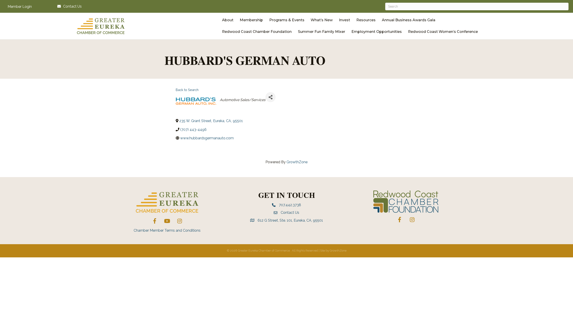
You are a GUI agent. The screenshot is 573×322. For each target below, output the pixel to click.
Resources (366, 20)
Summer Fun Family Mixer (321, 32)
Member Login (20, 6)
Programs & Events (286, 20)
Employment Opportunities (376, 32)
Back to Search (187, 90)
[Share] (270, 97)
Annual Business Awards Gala (408, 20)
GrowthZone (297, 162)
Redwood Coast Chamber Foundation (257, 32)
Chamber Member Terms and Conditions (167, 230)
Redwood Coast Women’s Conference (443, 32)
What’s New (322, 20)
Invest (344, 20)
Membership (251, 20)
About (227, 20)
